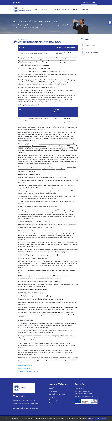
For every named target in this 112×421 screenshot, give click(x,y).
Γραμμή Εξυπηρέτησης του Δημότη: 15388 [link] (26, 408)
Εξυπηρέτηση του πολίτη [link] (59, 9)
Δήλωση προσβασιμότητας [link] (84, 396)
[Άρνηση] (110, 418)
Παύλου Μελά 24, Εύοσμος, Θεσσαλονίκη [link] (26, 403)
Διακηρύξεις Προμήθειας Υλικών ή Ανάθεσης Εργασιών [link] (72, 25)
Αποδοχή (90, 418)
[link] (110, 22)
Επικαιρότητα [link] (53, 400)
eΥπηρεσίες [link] (74, 9)
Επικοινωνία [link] (53, 403)
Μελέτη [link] (24, 368)
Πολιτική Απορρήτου (100, 418)
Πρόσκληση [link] (25, 365)
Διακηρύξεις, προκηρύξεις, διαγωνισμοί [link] (40, 25)
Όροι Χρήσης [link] (79, 388)
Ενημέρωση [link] (84, 9)
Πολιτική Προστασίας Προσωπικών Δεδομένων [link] (83, 392)
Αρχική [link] (37, 9)
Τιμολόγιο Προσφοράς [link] (28, 371)
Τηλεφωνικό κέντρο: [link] (24, 400)
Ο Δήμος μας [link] (45, 9)
